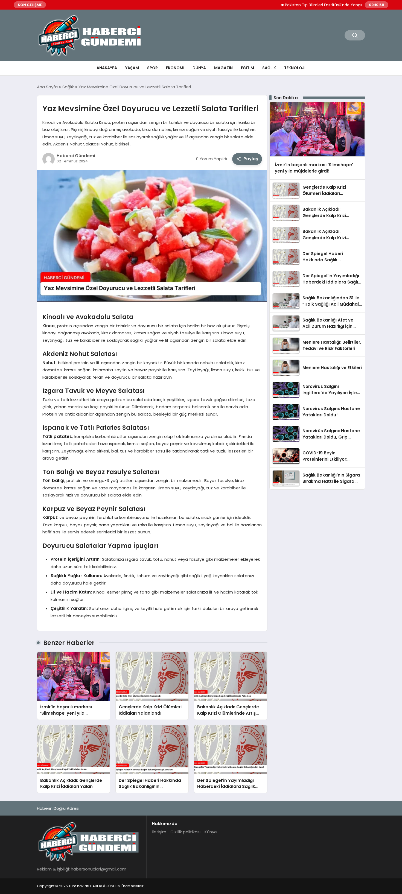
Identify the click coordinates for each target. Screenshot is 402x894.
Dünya (199, 68)
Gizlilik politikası (185, 832)
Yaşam (132, 68)
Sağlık (269, 68)
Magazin (223, 68)
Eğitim (247, 68)
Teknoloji (294, 68)
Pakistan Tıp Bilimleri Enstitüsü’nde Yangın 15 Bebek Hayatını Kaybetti (327, 5)
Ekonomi (175, 68)
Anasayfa (107, 68)
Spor (152, 68)
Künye (211, 832)
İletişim (159, 832)
